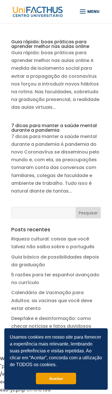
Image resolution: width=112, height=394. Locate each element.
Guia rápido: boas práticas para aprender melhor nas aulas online (50, 44)
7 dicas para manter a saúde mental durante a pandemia (54, 127)
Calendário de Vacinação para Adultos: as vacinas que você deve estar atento (51, 300)
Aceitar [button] (56, 378)
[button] (58, 365)
